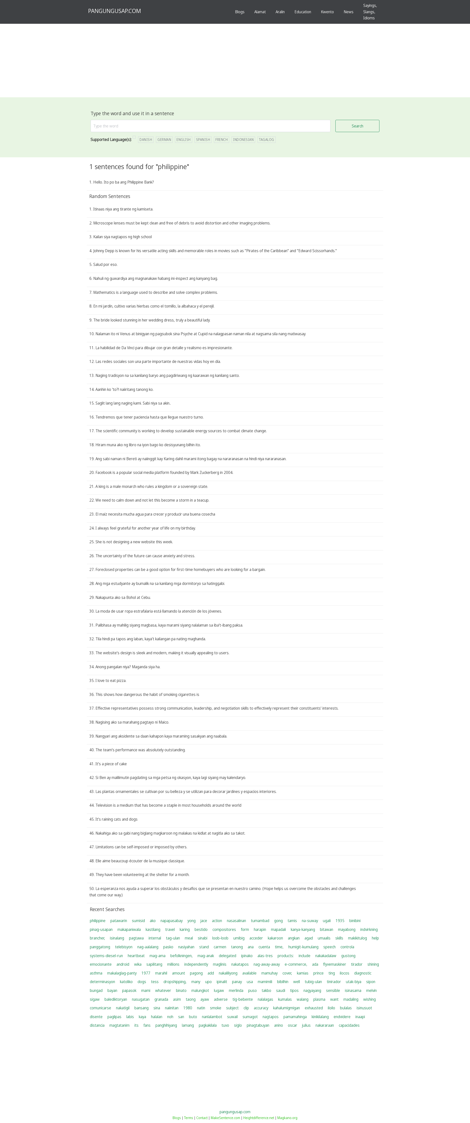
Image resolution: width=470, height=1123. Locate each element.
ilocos (344, 973)
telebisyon (123, 947)
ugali (327, 920)
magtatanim (119, 1025)
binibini (355, 920)
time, (279, 947)
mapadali (278, 929)
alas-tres (265, 955)
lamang (188, 1025)
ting (332, 973)
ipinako (247, 955)
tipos (294, 990)
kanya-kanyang (303, 929)
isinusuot (364, 1008)
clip (246, 1008)
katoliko (126, 981)
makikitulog (357, 938)
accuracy (261, 1008)
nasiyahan (186, 947)
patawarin (118, 920)
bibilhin (282, 981)
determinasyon (102, 981)
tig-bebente (243, 999)
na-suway (310, 920)
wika (137, 964)
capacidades (349, 1025)
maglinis (219, 964)
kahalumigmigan (286, 1008)
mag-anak (206, 955)
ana (251, 947)
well (296, 981)
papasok (129, 990)
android (123, 964)
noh (170, 1016)
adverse (221, 999)
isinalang (117, 938)
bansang (141, 1008)
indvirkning (369, 929)
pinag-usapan (101, 929)
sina (156, 1008)
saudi (280, 990)
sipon (370, 981)
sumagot (250, 1016)
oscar (292, 1025)
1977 (145, 973)
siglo (238, 1025)
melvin (371, 990)
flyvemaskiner (334, 964)
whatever (163, 990)
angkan (294, 938)
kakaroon (275, 938)
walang (302, 999)
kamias (302, 973)
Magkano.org (287, 1117)
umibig (239, 938)
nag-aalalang (147, 947)
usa (250, 981)
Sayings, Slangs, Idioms (370, 12)
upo (208, 981)
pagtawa (136, 938)
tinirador (334, 981)
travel (170, 929)
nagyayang (312, 990)
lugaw (219, 990)
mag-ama (157, 955)
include (304, 955)
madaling (350, 999)
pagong (196, 973)
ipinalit (222, 981)
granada (161, 999)
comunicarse (100, 1008)
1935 (340, 920)
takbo (266, 990)
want (334, 999)
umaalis (324, 938)
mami (145, 990)
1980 (187, 1008)
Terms (188, 1117)
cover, (287, 973)
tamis (292, 920)
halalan (156, 1016)
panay (237, 981)
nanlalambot (212, 1016)
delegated (227, 955)
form (245, 929)
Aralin (280, 11)
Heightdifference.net (258, 1117)
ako (153, 920)
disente (96, 1016)
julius (306, 1025)
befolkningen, (181, 955)
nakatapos (240, 964)
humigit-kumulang (303, 947)
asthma (96, 973)
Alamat (260, 11)
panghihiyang (166, 1025)
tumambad (260, 920)
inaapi (360, 1016)
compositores (224, 929)
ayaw (204, 999)
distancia (97, 1025)
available (249, 973)
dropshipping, (175, 981)
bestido (201, 929)
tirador (357, 964)
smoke (215, 1008)
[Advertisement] (235, 60)
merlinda (236, 990)
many (195, 981)
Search (357, 126)
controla (347, 947)
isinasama (353, 990)
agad (309, 938)
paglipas (114, 1016)
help (375, 938)
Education (302, 11)
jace (203, 920)
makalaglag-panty (122, 973)
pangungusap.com (235, 1111)
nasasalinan (236, 920)
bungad (96, 990)
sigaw (95, 999)
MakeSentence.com (225, 1117)
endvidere (342, 1016)
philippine (98, 920)
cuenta (264, 947)
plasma (319, 999)
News (348, 11)
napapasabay (172, 920)
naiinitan (171, 1008)
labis (130, 1016)
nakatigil (122, 1008)
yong (192, 920)
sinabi (202, 938)
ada (315, 964)
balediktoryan (116, 999)
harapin (260, 929)
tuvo (225, 1025)
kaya (142, 1016)
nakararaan (325, 1025)
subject (232, 1008)
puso (252, 990)
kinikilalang (320, 1016)
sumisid (138, 920)
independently (196, 964)
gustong (348, 955)
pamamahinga (295, 1016)
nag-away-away (267, 964)
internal (155, 938)
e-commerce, (296, 964)
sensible (333, 990)
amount (178, 973)
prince (318, 973)
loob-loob (220, 938)
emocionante (101, 964)
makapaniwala (129, 929)
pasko (168, 947)
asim (177, 999)
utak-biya (353, 981)
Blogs (240, 11)
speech (329, 947)
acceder (256, 938)
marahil (161, 973)
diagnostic (362, 973)
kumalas (285, 999)
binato (181, 990)
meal (189, 938)
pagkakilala (208, 1025)
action (217, 920)
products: (286, 955)
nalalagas (265, 999)
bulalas (346, 1008)
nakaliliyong (228, 973)
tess (155, 981)
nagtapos (271, 1016)
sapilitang (154, 964)
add (211, 973)
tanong (237, 947)
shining (373, 964)
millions (173, 964)
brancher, (97, 938)
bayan (112, 990)
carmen (220, 947)
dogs (142, 981)
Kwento (327, 11)
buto (193, 1016)
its (136, 1025)
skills (339, 938)
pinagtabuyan (258, 1025)
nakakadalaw (325, 955)
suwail (232, 1016)
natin (201, 1008)
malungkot (200, 990)
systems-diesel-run (106, 955)
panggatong (100, 947)
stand (204, 947)
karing (185, 929)
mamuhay (269, 973)
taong (191, 999)
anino (278, 1025)
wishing (369, 999)
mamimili (265, 981)
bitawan (326, 929)
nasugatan (141, 999)
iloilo (331, 1008)
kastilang (153, 929)
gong (278, 920)
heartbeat (136, 955)
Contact (202, 1117)
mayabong (346, 929)
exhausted (314, 1008)
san (181, 1016)
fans (147, 1025)
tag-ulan (173, 938)
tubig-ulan (313, 981)
